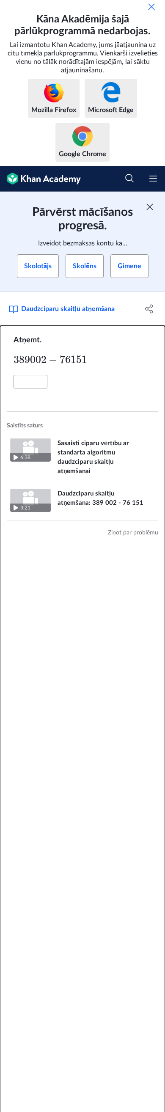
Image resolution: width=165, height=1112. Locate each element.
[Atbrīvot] (151, 7)
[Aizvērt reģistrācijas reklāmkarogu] (149, 206)
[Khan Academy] (40, 178)
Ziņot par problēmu (133, 533)
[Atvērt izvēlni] (153, 178)
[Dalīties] (149, 308)
